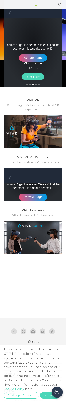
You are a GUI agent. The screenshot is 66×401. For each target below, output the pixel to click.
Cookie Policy (14, 389)
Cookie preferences (21, 395)
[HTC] (33, 4)
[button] (57, 392)
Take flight (33, 76)
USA (35, 342)
